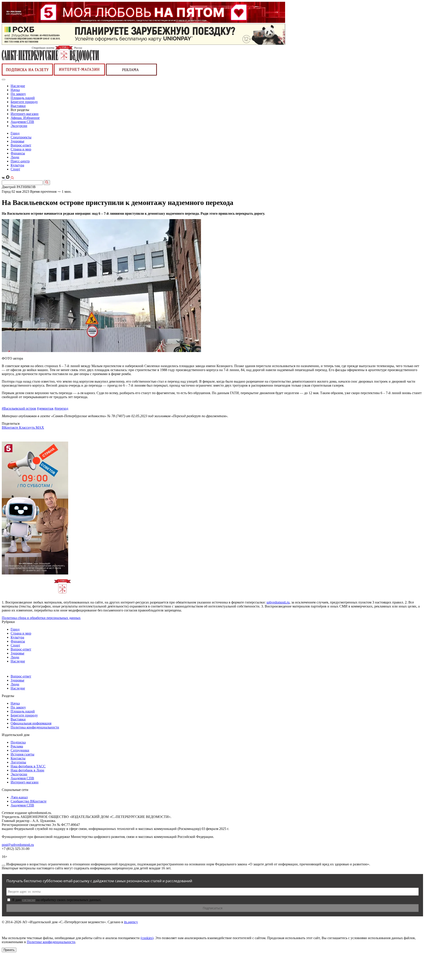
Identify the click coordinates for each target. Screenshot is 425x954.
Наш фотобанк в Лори (27, 770)
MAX (40, 427)
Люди (15, 157)
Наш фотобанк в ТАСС (28, 766)
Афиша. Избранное (25, 118)
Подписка (18, 742)
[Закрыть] (3, 865)
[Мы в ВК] (4, 178)
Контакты (18, 758)
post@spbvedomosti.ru (18, 845)
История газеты (22, 754)
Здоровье (17, 141)
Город (15, 133)
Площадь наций (23, 98)
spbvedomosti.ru (278, 602)
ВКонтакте (10, 427)
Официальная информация (31, 723)
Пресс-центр (20, 161)
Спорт (15, 169)
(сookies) (147, 938)
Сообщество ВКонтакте (28, 801)
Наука (15, 90)
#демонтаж (45, 408)
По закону (18, 94)
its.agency (131, 922)
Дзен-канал (19, 797)
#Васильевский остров (19, 408)
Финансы (18, 153)
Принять (9, 950)
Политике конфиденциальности (51, 942)
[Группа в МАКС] (8, 178)
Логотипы (18, 762)
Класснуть (27, 427)
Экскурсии (19, 126)
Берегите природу (24, 102)
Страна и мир (21, 149)
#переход (61, 408)
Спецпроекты (21, 137)
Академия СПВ (22, 122)
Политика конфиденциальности (35, 727)
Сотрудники (20, 750)
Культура (17, 165)
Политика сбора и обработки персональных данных (41, 618)
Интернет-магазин (25, 114)
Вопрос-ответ (21, 145)
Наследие (18, 86)
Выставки (18, 106)
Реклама (17, 746)
